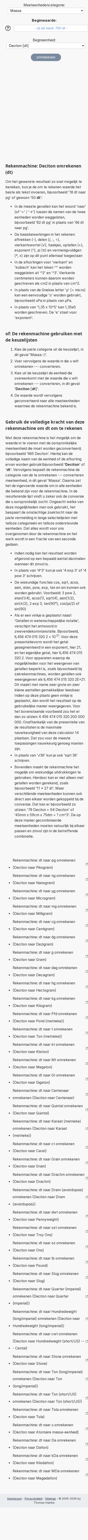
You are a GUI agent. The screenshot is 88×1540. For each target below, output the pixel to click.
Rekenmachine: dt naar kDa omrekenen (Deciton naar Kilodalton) (45, 1459)
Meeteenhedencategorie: (44, 5)
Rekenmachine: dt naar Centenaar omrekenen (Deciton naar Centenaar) (43, 1094)
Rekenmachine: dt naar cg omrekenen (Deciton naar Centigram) (44, 925)
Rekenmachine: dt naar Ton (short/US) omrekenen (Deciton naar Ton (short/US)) (47, 1398)
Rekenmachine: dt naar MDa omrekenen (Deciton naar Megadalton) (46, 1474)
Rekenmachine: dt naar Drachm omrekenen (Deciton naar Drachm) (48, 1178)
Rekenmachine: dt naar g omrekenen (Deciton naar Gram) (43, 956)
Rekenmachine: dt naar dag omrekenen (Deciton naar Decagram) (45, 971)
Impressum (14, 1498)
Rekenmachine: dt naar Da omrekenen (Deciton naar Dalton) (44, 1444)
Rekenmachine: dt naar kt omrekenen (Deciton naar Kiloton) (43, 1048)
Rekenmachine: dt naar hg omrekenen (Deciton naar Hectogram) (44, 986)
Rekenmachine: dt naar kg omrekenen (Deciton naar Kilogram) (44, 1002)
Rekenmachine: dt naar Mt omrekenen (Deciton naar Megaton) (44, 1063)
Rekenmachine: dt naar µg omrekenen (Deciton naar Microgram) (44, 894)
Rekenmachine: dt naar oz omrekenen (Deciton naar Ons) (44, 1246)
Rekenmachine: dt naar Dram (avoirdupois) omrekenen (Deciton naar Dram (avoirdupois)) (48, 1197)
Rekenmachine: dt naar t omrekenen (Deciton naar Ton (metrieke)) (42, 1033)
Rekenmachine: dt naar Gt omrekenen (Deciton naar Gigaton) (44, 1079)
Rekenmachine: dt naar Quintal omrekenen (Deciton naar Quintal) (48, 1109)
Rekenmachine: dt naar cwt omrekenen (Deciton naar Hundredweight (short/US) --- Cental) (48, 1341)
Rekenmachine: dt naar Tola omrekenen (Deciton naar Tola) (45, 1413)
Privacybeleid (33, 1498)
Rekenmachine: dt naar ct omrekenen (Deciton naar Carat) (43, 1147)
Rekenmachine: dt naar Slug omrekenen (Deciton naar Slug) (46, 1277)
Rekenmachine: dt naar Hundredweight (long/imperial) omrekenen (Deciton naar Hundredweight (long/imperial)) (46, 1318)
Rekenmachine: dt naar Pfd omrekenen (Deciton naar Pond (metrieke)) (45, 1017)
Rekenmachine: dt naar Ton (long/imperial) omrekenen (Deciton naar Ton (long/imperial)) (48, 1379)
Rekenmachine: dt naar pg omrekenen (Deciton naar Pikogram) (44, 864)
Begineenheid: (44, 40)
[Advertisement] (44, 112)
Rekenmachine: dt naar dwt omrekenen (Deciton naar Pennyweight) (45, 1216)
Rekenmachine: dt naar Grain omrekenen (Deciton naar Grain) (46, 1163)
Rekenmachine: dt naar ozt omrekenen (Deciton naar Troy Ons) (44, 1231)
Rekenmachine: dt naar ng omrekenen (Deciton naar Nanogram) (44, 879)
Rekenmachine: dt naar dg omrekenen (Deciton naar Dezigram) (44, 940)
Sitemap (50, 1498)
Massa (36, 355)
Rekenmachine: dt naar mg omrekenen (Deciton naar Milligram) (44, 910)
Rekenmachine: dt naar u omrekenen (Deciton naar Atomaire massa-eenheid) (46, 1428)
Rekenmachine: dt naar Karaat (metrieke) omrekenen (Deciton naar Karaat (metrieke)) (47, 1128)
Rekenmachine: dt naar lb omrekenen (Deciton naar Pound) (43, 1262)
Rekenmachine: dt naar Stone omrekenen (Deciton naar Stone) (47, 1360)
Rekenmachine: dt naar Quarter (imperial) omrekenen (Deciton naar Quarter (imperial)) (47, 1296)
